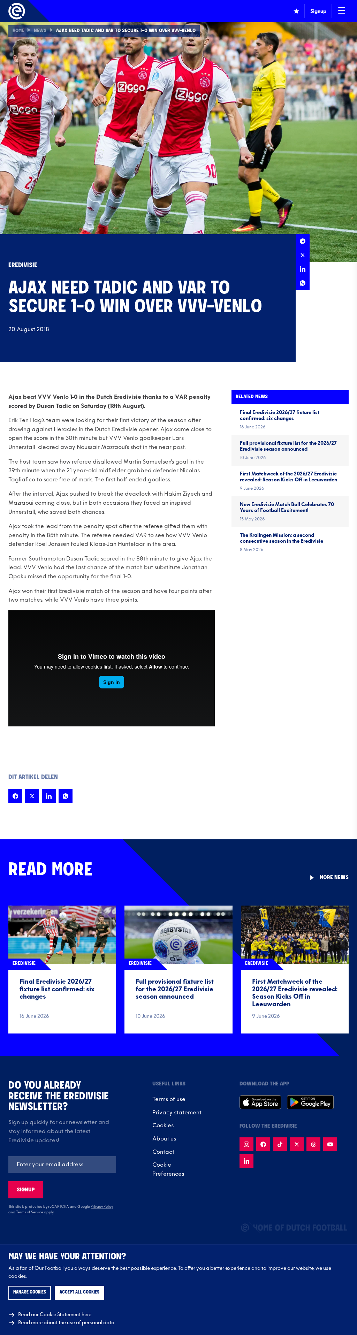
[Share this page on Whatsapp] (303, 283)
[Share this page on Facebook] (303, 241)
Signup (26, 1189)
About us (164, 1139)
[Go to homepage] (16, 11)
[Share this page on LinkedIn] (303, 269)
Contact (163, 1152)
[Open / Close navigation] (342, 11)
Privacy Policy (102, 1206)
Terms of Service (29, 1212)
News (40, 31)
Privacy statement (177, 1112)
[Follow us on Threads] (313, 1144)
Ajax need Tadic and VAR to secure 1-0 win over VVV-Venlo (126, 31)
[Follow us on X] (297, 1144)
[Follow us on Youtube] (330, 1144)
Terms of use (168, 1099)
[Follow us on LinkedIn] (246, 1161)
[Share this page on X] (303, 255)
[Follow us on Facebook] (263, 1144)
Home (18, 31)
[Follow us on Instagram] (246, 1144)
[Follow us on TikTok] (280, 1144)
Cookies (163, 1125)
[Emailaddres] (62, 1164)
